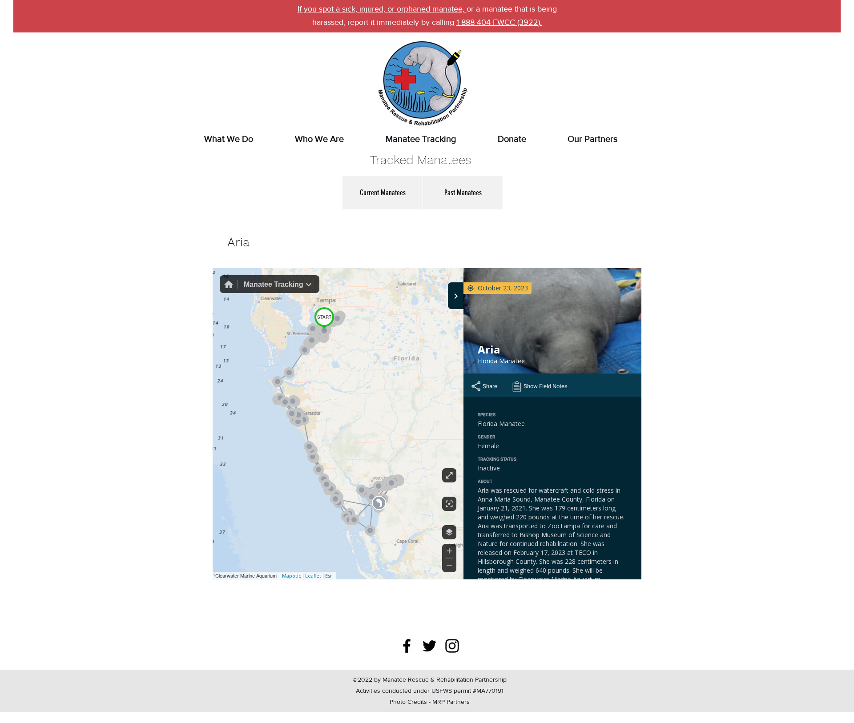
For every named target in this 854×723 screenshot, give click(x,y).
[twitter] (429, 646)
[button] (382, 192)
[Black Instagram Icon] (452, 646)
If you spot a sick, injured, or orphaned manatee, (382, 8)
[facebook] (407, 646)
